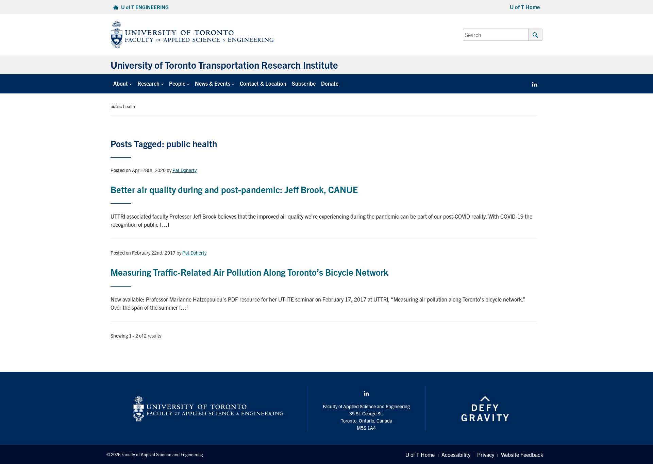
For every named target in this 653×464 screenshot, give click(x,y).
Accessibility (455, 454)
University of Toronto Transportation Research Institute (224, 64)
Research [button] (148, 83)
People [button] (177, 83)
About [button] (120, 83)
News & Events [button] (212, 83)
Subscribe (304, 83)
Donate (329, 83)
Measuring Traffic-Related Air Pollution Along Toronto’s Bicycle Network (249, 271)
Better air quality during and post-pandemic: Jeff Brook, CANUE (234, 189)
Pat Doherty (184, 170)
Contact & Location (263, 83)
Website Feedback (522, 454)
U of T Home (525, 6)
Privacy (485, 454)
